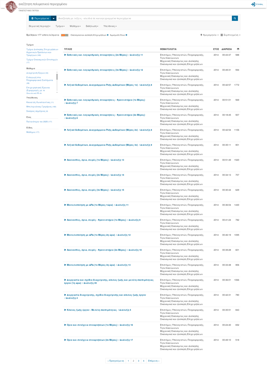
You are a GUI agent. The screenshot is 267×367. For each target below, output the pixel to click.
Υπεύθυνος (109, 26)
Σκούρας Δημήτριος (37, 110)
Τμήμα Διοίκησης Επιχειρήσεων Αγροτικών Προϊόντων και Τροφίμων (42, 52)
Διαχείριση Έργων (37, 72)
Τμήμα (59, 26)
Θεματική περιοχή (39, 26)
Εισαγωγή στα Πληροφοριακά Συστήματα (39, 80)
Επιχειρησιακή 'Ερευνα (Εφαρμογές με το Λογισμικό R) (38, 90)
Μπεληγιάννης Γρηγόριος (41, 106)
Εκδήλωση (91, 26)
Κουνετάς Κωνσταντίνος (40, 102)
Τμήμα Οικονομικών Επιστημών (42, 61)
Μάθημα (74, 26)
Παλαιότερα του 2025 (39, 121)
